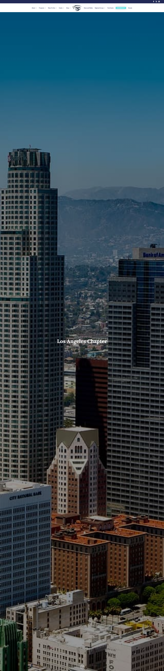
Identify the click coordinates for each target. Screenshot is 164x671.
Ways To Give (51, 8)
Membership (121, 8)
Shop (67, 8)
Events (60, 8)
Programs (41, 8)
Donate (130, 8)
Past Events (110, 8)
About (33, 8)
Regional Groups (99, 8)
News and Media (88, 8)
